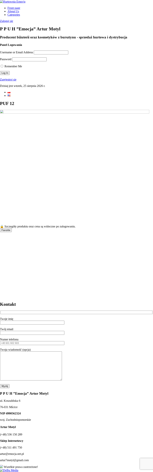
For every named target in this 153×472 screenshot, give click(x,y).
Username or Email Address (16, 52)
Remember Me (13, 66)
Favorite (5, 230)
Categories (13, 14)
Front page (13, 8)
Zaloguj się (6, 21)
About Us (13, 11)
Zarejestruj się (8, 79)
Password (5, 59)
